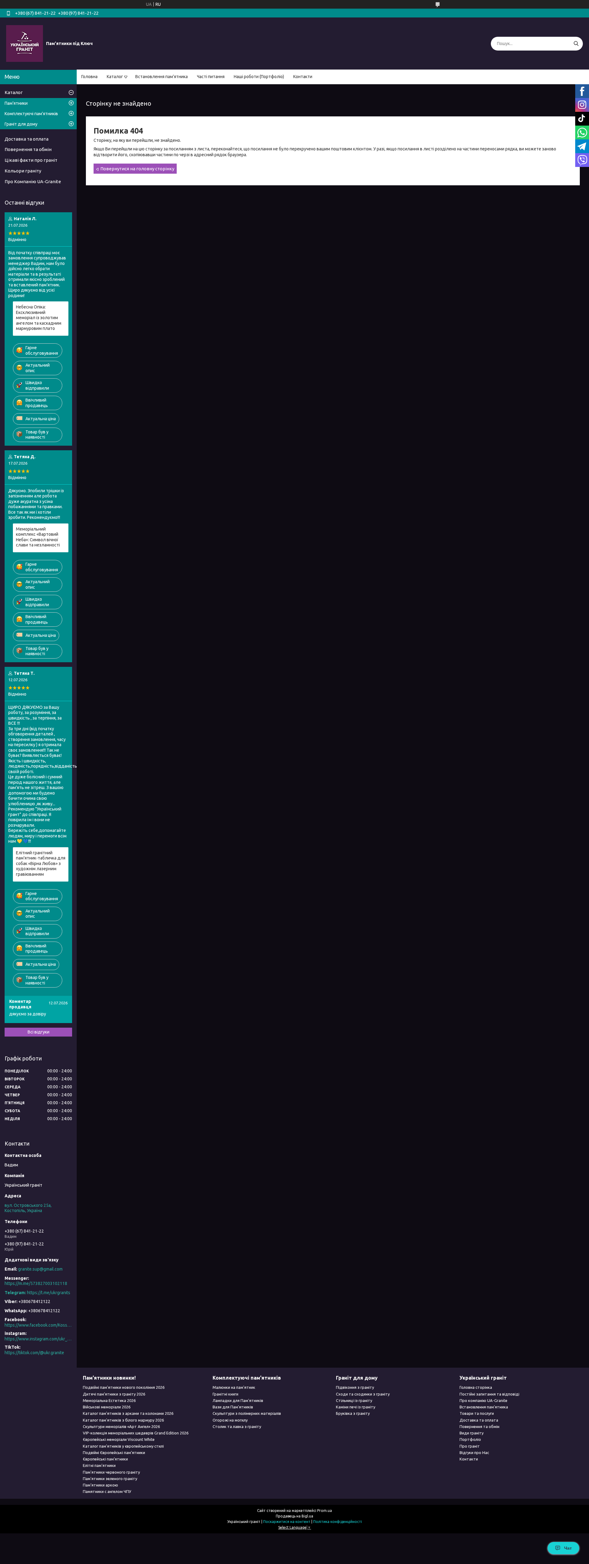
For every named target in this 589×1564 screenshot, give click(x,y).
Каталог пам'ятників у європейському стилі (123, 1446)
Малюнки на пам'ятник (234, 1387)
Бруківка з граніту (353, 1413)
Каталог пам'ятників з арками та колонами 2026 (128, 1413)
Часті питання (211, 76)
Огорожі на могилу (230, 1420)
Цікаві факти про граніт (31, 160)
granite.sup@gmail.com (40, 1269)
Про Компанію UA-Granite (33, 181)
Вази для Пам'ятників (233, 1407)
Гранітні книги (225, 1394)
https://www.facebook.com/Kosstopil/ (38, 1325)
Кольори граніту (23, 170)
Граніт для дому (21, 124)
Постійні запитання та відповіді (489, 1394)
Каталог (115, 76)
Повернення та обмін (28, 149)
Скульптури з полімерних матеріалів (247, 1413)
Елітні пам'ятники (99, 1465)
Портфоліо (470, 1439)
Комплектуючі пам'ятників (31, 113)
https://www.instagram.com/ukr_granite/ (38, 1338)
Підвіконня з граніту (355, 1387)
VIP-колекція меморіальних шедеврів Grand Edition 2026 (135, 1433)
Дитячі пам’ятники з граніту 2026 (114, 1394)
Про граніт (470, 1446)
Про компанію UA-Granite (483, 1400)
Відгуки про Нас (474, 1452)
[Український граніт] (24, 43)
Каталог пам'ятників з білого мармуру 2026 (123, 1420)
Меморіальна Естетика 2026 (109, 1400)
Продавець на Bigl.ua (294, 1516)
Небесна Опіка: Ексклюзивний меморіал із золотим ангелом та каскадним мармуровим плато (38, 317)
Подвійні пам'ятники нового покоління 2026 (123, 1387)
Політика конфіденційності (337, 1522)
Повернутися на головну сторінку (137, 168)
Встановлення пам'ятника (161, 76)
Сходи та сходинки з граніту (363, 1394)
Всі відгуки (38, 1031)
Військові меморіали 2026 (106, 1407)
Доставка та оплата (26, 139)
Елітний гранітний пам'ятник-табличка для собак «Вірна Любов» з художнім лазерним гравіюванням (40, 863)
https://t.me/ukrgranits (48, 1292)
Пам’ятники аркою (100, 1485)
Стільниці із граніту (354, 1400)
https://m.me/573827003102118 (36, 1283)
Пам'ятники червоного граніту (111, 1472)
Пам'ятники (16, 103)
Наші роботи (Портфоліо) (259, 76)
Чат (568, 1548)
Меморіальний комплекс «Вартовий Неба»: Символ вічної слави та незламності (38, 537)
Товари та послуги (477, 1413)
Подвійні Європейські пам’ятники (114, 1452)
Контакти (302, 76)
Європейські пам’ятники (105, 1459)
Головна (89, 76)
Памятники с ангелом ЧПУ (107, 1491)
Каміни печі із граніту (355, 1407)
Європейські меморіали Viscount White (119, 1439)
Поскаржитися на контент (286, 1522)
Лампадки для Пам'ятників (238, 1400)
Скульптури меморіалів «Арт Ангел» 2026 (121, 1426)
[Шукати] (576, 44)
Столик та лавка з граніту (237, 1426)
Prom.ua (324, 1511)
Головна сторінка (476, 1387)
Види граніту (471, 1433)
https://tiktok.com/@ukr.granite (34, 1352)
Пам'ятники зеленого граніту (110, 1478)
